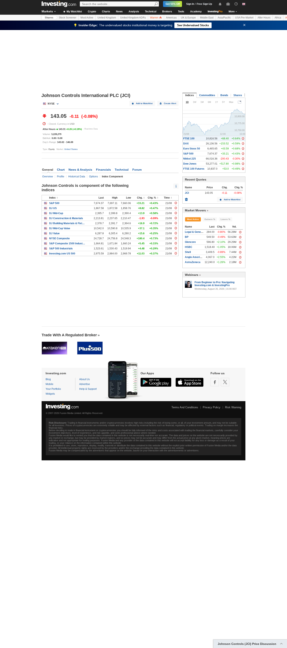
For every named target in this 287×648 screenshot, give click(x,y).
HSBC (188, 247)
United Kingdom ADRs (133, 17)
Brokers (167, 11)
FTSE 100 (189, 138)
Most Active (86, 17)
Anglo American (194, 257)
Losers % (225, 219)
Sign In (190, 4)
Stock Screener (67, 17)
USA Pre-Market (244, 17)
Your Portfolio (53, 388)
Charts (106, 11)
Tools (181, 11)
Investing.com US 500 (62, 253)
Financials (103, 169)
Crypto (92, 11)
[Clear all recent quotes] (186, 198)
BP (186, 237)
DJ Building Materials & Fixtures (67, 223)
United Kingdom (106, 17)
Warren (154, 17)
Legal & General (194, 231)
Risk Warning (233, 407)
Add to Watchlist (144, 103)
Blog (48, 379)
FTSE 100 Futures (193, 168)
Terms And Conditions (184, 407)
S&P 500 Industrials (61, 248)
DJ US (53, 208)
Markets (47, 11)
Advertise (84, 384)
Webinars (191, 274)
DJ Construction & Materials (66, 218)
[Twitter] (225, 382)
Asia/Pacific (224, 17)
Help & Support (88, 388)
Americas (171, 17)
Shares (49, 17)
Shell (188, 252)
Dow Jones (189, 163)
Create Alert (170, 103)
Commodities (207, 95)
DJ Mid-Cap (56, 213)
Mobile (49, 384)
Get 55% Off (173, 4)
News (119, 11)
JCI (187, 192)
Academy (196, 11)
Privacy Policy (211, 407)
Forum (137, 169)
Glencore (190, 242)
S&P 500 (54, 203)
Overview (47, 176)
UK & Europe (188, 17)
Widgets (50, 393)
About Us (84, 379)
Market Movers (195, 210)
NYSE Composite (59, 238)
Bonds (224, 95)
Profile (60, 176)
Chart (61, 169)
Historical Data (76, 176)
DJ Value (54, 233)
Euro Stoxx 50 (191, 148)
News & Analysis (80, 169)
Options (93, 176)
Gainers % (209, 219)
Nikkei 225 (189, 158)
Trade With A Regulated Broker (69, 335)
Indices (189, 95)
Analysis (134, 11)
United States (71, 149)
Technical (150, 11)
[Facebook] (215, 382)
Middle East (206, 17)
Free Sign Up (204, 4)
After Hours (264, 17)
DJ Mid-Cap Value (59, 228)
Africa (278, 17)
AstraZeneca (192, 262)
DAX (186, 143)
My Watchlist (74, 11)
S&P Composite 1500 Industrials (67, 243)
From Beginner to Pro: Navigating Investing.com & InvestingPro (214, 284)
